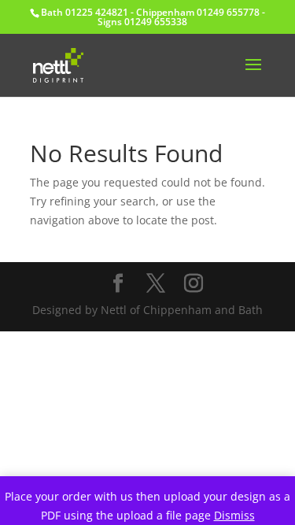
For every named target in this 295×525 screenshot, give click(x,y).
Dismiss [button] (234, 515)
